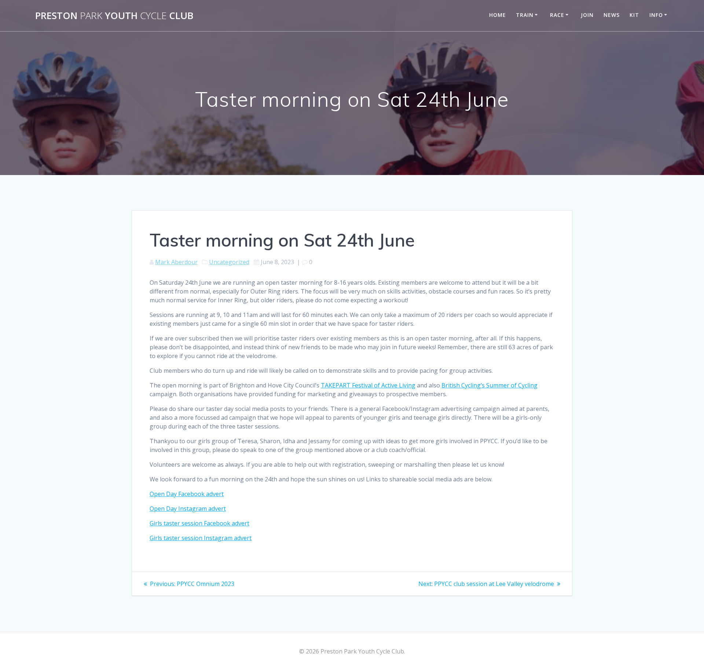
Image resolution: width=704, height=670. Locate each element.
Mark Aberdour (176, 262)
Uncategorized (229, 262)
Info (656, 14)
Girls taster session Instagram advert (201, 538)
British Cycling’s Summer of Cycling (489, 385)
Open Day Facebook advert (187, 494)
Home (497, 14)
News (612, 14)
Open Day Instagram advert (188, 509)
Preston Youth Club (114, 16)
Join (587, 14)
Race (557, 14)
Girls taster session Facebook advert (199, 523)
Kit (634, 14)
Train (525, 14)
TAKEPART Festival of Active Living (368, 385)
